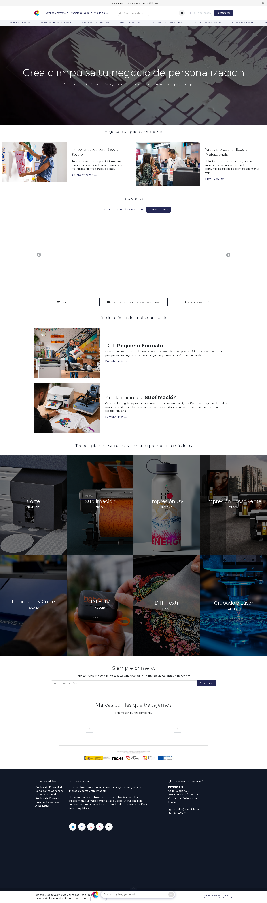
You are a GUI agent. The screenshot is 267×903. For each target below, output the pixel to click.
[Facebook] (82, 827)
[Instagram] (100, 827)
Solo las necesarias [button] (212, 895)
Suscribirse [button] (206, 683)
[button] (133, 13)
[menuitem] (56, 13)
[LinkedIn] (72, 827)
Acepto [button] (228, 895)
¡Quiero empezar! (83, 175)
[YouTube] (91, 827)
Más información (98, 899)
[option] (133, 255)
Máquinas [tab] (105, 209)
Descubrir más (114, 361)
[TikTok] (109, 827)
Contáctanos (223, 13)
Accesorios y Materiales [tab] (130, 209)
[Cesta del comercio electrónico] (182, 13)
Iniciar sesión (204, 13)
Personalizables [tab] (158, 209)
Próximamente (214, 178)
